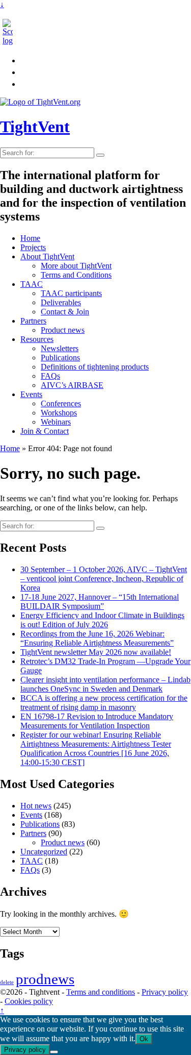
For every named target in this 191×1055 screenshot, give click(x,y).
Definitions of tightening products (95, 366)
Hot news (35, 805)
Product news (63, 330)
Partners (33, 320)
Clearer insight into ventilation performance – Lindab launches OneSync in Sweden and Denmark (105, 684)
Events (31, 394)
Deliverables (61, 302)
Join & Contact (44, 431)
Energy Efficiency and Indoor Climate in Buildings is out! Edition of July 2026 (102, 620)
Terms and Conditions (76, 275)
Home (30, 238)
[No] (54, 1051)
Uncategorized (43, 851)
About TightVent (47, 256)
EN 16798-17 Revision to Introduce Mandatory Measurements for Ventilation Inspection (96, 721)
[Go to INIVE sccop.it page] (10, 40)
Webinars (56, 422)
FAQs (50, 376)
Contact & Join (65, 311)
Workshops (59, 412)
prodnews (45, 979)
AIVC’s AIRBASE (72, 385)
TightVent (35, 126)
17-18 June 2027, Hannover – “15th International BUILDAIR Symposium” (99, 601)
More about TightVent (76, 265)
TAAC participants (71, 293)
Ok (144, 1039)
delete (7, 982)
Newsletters (59, 348)
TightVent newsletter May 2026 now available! (95, 652)
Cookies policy (29, 1001)
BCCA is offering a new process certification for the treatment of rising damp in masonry (103, 702)
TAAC (31, 284)
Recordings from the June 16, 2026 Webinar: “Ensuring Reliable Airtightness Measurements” (97, 638)
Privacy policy (165, 992)
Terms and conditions (100, 992)
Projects (33, 247)
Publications (60, 357)
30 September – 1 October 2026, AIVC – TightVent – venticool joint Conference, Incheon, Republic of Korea (103, 578)
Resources (36, 339)
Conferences (61, 403)
